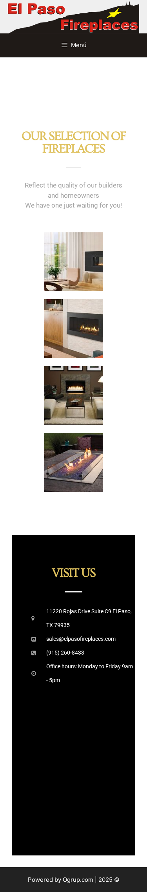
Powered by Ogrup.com (60, 879)
